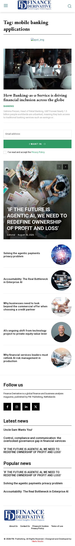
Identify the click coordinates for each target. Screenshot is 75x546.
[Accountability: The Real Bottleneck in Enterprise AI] (61, 280)
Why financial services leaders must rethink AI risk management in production (25, 358)
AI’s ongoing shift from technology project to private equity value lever (25, 332)
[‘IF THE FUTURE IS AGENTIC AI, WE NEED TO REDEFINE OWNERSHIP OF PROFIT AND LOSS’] (37, 200)
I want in (35, 144)
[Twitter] (36, 407)
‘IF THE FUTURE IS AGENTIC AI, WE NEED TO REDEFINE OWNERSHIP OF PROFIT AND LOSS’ (37, 218)
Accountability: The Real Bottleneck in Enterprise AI (35, 491)
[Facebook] (7, 407)
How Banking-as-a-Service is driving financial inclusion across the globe (35, 97)
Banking (8, 106)
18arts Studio (37, 541)
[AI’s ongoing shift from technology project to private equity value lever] (61, 332)
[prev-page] (59, 167)
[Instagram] (17, 407)
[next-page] (65, 167)
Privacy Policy (37, 152)
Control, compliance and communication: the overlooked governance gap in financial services (34, 439)
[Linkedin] (26, 407)
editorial (11, 235)
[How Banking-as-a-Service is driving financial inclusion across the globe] (37, 69)
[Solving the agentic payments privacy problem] (61, 254)
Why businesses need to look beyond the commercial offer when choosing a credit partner (25, 306)
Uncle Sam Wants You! (17, 429)
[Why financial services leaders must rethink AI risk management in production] (61, 358)
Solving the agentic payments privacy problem (21, 255)
